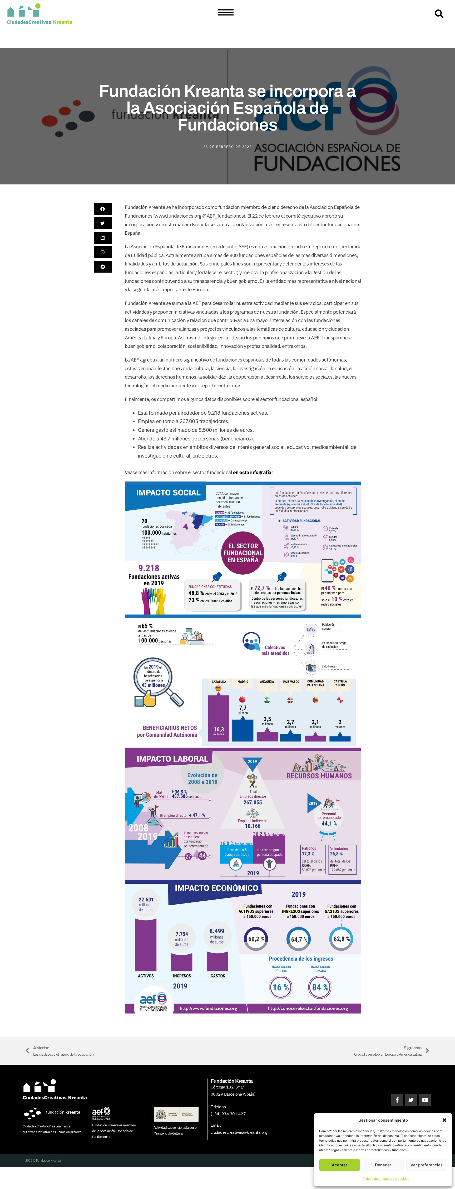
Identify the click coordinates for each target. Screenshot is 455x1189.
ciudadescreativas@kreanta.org (239, 1132)
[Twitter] (411, 1100)
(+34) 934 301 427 (228, 1113)
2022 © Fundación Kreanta (42, 1160)
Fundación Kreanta (68, 1132)
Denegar (383, 1164)
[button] (444, 1120)
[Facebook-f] (397, 1100)
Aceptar (339, 1164)
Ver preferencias (427, 1164)
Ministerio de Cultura (168, 1133)
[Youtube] (425, 1100)
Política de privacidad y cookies (385, 1179)
